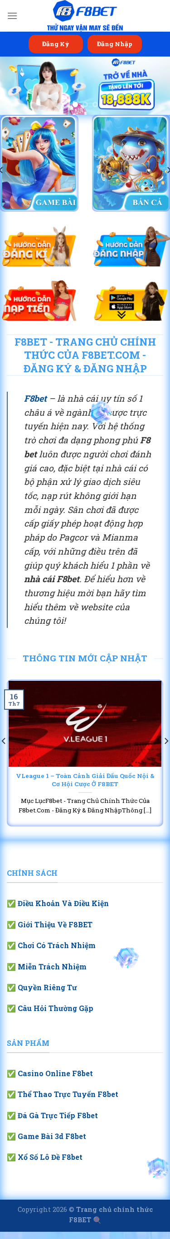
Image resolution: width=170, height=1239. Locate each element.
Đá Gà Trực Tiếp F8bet (58, 1115)
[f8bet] (85, 16)
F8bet (35, 398)
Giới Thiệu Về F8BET (55, 924)
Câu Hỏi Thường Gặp (55, 1008)
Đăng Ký (55, 44)
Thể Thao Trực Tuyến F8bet (68, 1094)
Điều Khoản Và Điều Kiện (63, 903)
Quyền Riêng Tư (47, 987)
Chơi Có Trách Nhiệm (57, 945)
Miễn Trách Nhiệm (52, 966)
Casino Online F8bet (55, 1073)
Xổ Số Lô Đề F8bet (50, 1157)
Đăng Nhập (114, 44)
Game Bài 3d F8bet (52, 1136)
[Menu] (12, 16)
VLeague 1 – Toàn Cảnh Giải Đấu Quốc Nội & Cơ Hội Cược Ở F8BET (85, 780)
